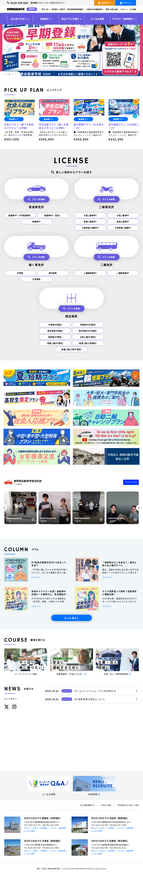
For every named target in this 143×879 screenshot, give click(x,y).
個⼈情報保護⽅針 (87, 805)
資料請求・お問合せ (58, 9)
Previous (8, 116)
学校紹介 (44, 18)
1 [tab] (3, 74)
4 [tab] (12, 74)
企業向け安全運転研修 (94, 9)
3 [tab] (9, 74)
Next (135, 116)
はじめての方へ (19, 18)
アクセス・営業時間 (122, 18)
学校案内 (44, 828)
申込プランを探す (70, 18)
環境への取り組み (112, 9)
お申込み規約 (106, 805)
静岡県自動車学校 (43, 818)
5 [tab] (15, 74)
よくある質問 (97, 18)
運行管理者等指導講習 (75, 9)
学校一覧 (45, 9)
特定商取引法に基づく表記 (128, 805)
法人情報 (133, 9)
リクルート (124, 9)
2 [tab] (6, 74)
